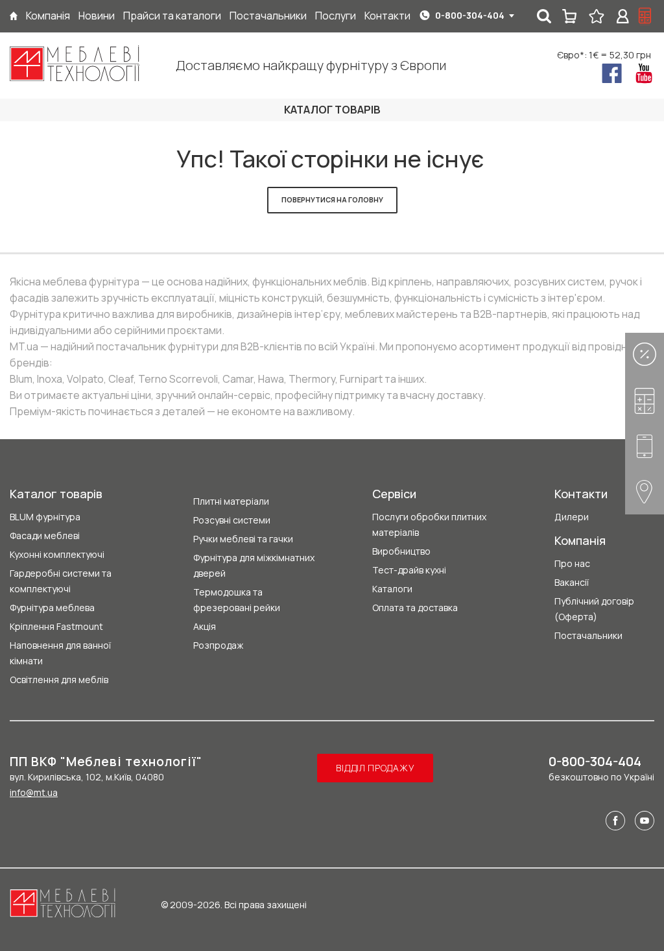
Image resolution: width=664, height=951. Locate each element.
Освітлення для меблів (59, 679)
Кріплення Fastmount (56, 626)
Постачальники (588, 635)
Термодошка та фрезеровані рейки (236, 600)
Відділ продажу (375, 768)
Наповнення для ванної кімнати (60, 653)
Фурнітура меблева (52, 607)
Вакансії (571, 582)
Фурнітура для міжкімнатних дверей (253, 565)
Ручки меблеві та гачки (243, 539)
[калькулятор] (645, 16)
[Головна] (14, 16)
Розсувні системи (231, 520)
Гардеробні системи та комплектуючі (61, 581)
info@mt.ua (34, 792)
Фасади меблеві (45, 535)
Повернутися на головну (332, 199)
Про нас (572, 563)
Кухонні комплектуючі (57, 554)
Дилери (571, 517)
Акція (204, 626)
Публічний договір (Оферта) (594, 609)
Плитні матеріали (231, 501)
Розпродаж (218, 645)
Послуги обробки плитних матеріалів (429, 524)
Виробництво (401, 551)
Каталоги (392, 589)
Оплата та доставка (415, 607)
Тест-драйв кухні (409, 570)
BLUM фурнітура (45, 517)
